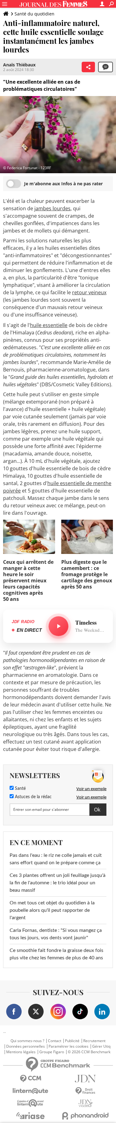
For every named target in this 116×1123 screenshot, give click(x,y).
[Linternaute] (30, 1091)
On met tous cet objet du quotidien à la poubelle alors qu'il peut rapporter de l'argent (52, 910)
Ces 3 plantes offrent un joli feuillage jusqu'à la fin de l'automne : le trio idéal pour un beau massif (57, 883)
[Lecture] (58, 626)
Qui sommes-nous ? (27, 1041)
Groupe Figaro (51, 1052)
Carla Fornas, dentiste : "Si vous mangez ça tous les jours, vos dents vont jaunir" (56, 934)
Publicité (72, 1041)
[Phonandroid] (85, 1116)
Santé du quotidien (34, 14)
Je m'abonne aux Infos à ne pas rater (63, 183)
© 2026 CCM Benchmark (89, 1052)
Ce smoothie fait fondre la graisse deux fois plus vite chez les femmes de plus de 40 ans (56, 954)
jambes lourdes (52, 208)
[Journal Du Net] (85, 1079)
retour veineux (89, 292)
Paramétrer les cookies (68, 1046)
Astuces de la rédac (33, 797)
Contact (54, 1041)
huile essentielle (48, 325)
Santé (20, 788)
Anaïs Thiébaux (19, 65)
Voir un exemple (91, 788)
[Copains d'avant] (30, 1103)
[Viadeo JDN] (85, 1103)
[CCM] (30, 1079)
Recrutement (94, 1041)
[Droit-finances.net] (85, 1091)
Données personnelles (25, 1046)
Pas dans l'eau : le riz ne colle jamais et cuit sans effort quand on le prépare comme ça (56, 859)
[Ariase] (30, 1115)
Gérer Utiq (101, 1046)
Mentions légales (21, 1052)
